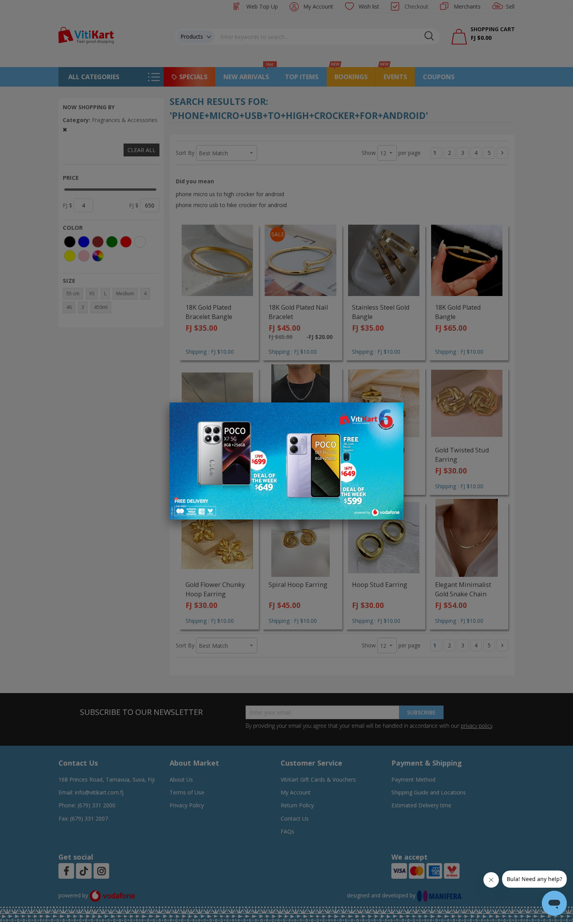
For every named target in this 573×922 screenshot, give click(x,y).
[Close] (393, 413)
